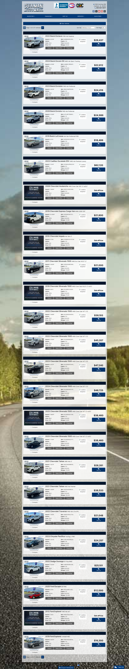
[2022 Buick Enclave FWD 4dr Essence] (34, 42)
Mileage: (63, 45)
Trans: (62, 43)
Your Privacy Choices (73, 665)
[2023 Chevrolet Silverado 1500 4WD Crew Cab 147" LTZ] (34, 368)
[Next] (42, 27)
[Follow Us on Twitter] (96, 11)
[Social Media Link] (105, 11)
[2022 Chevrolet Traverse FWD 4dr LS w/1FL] (34, 518)
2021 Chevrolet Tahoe (58, 461)
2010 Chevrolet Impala (58, 236)
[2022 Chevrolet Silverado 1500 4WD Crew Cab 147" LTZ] (34, 318)
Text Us (98, 45)
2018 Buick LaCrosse (62, 136)
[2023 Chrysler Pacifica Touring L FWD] (34, 543)
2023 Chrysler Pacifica (60, 536)
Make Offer (59, 48)
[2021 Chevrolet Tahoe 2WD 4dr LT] (34, 468)
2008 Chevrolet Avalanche (66, 186)
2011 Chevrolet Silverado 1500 (66, 261)
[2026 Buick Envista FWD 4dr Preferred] (34, 117)
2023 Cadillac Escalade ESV (65, 161)
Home (57, 663)
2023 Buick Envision (60, 86)
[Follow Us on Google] (102, 11)
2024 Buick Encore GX (62, 61)
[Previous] (24, 27)
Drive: (46, 45)
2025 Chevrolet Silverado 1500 (68, 411)
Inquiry (49, 48)
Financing (69, 48)
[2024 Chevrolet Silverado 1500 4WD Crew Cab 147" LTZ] (34, 393)
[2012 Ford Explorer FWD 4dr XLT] (34, 618)
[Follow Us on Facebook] (94, 11)
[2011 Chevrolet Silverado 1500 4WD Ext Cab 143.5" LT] (34, 268)
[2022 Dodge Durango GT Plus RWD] (34, 568)
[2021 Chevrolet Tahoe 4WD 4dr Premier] (34, 493)
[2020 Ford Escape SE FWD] (34, 593)
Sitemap (66, 665)
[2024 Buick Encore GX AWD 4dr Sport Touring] (34, 67)
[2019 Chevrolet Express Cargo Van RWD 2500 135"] (34, 218)
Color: (47, 43)
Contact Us (65, 663)
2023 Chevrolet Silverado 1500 (66, 361)
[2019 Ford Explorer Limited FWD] (34, 643)
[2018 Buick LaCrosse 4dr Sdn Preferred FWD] (34, 142)
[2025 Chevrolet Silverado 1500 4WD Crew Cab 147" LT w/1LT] (34, 418)
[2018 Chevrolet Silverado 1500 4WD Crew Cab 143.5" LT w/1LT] (34, 293)
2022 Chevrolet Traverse (62, 511)
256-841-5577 (101, 8)
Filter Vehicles (65, 23)
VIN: (62, 39)
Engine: (63, 41)
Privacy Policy (70, 663)
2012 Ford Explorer (57, 611)
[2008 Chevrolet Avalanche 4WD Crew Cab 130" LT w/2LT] (34, 193)
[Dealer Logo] (33, 8)
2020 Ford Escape (55, 586)
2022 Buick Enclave (59, 36)
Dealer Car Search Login (54, 665)
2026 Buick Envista (59, 111)
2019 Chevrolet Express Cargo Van (65, 211)
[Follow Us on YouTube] (99, 11)
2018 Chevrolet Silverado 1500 (68, 286)
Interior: (47, 41)
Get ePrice (98, 190)
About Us (60, 663)
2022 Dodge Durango (58, 561)
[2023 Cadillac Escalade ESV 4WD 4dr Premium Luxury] (34, 167)
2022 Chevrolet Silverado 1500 (66, 311)
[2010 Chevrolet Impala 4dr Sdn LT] (34, 243)
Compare (34, 52)
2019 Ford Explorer (57, 636)
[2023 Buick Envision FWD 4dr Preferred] (34, 92)
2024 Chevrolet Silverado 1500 (66, 386)
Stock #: (47, 39)
